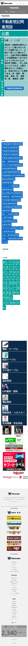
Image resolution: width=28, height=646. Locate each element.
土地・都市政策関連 (10, 235)
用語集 (6, 11)
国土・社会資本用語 (10, 214)
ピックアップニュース (14, 618)
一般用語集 (14, 613)
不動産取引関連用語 (10, 154)
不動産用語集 (12, 11)
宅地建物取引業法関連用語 (13, 175)
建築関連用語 (7, 189)
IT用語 (20, 228)
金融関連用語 (7, 182)
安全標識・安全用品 (12, 423)
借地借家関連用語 (9, 168)
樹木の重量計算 (14, 589)
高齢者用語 (6, 210)
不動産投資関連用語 (10, 151)
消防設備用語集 (14, 607)
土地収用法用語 (8, 231)
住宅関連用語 (7, 207)
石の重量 (14, 591)
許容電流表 (14, 579)
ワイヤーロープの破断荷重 (14, 593)
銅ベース (14, 585)
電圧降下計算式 (14, 578)
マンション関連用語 (10, 186)
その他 (5, 242)
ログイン (14, 565)
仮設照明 (6, 380)
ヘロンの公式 (14, 587)
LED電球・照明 (10, 391)
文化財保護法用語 (9, 221)
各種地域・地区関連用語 (12, 196)
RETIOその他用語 (9, 228)
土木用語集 (14, 609)
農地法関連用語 (8, 179)
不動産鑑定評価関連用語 (12, 144)
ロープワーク (14, 595)
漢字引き (14, 615)
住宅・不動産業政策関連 (12, 238)
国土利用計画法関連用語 (12, 193)
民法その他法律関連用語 (12, 165)
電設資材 (6, 401)
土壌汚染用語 (7, 217)
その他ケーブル (10, 370)
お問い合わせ (14, 567)
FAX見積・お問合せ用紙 (14, 571)
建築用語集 (14, 603)
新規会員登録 (14, 562)
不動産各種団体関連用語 (12, 158)
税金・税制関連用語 (10, 161)
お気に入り (14, 563)
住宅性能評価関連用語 (11, 200)
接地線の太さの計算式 (14, 581)
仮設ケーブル (9, 359)
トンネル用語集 (14, 611)
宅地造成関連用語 (9, 203)
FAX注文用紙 (14, 569)
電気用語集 (14, 601)
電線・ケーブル (10, 348)
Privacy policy (14, 639)
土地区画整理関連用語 (11, 172)
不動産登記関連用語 (21, 11)
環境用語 (17, 207)
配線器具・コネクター (13, 412)
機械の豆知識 (14, 583)
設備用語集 (14, 605)
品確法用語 (6, 224)
